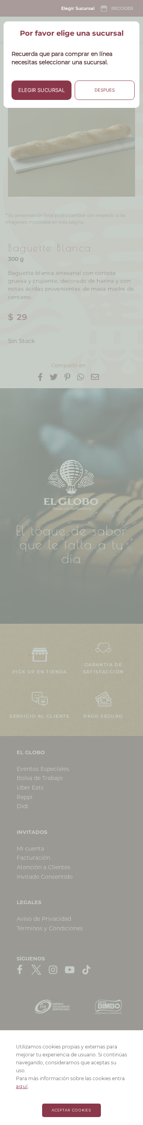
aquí (22, 1086)
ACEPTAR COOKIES (72, 1110)
